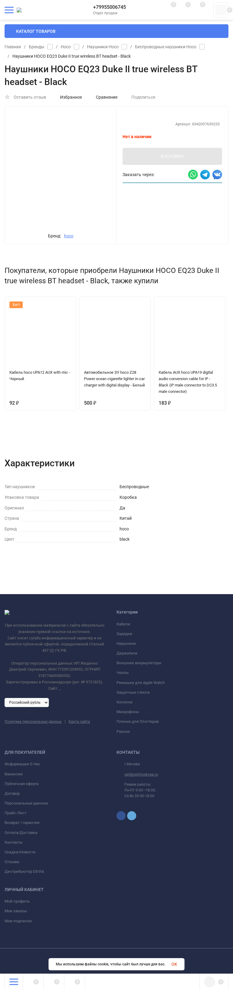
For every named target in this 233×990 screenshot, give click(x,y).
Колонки (124, 702)
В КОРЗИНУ (172, 156)
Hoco (66, 47)
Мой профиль (17, 901)
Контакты (13, 842)
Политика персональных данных (33, 722)
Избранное (71, 97)
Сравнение (106, 97)
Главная (13, 47)
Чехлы (122, 672)
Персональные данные (26, 803)
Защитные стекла (133, 692)
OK (174, 964)
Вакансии (14, 774)
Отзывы (12, 861)
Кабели (123, 624)
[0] (220, 10)
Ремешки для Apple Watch (140, 682)
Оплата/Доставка (21, 832)
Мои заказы (16, 911)
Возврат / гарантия (22, 822)
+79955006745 (109, 7)
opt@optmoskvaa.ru (141, 774)
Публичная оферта (22, 783)
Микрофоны (127, 711)
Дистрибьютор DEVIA (24, 871)
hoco (68, 236)
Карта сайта (79, 722)
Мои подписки (18, 921)
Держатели (126, 653)
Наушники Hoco (103, 47)
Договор (12, 793)
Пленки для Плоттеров (137, 721)
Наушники (126, 643)
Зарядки (124, 633)
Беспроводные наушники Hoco (165, 47)
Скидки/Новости (20, 852)
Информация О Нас (22, 764)
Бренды (36, 47)
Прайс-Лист (15, 813)
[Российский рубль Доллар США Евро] (27, 702)
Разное (123, 731)
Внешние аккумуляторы (138, 663)
